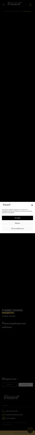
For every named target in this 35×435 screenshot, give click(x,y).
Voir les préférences (17, 228)
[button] (32, 205)
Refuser (17, 223)
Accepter (17, 218)
